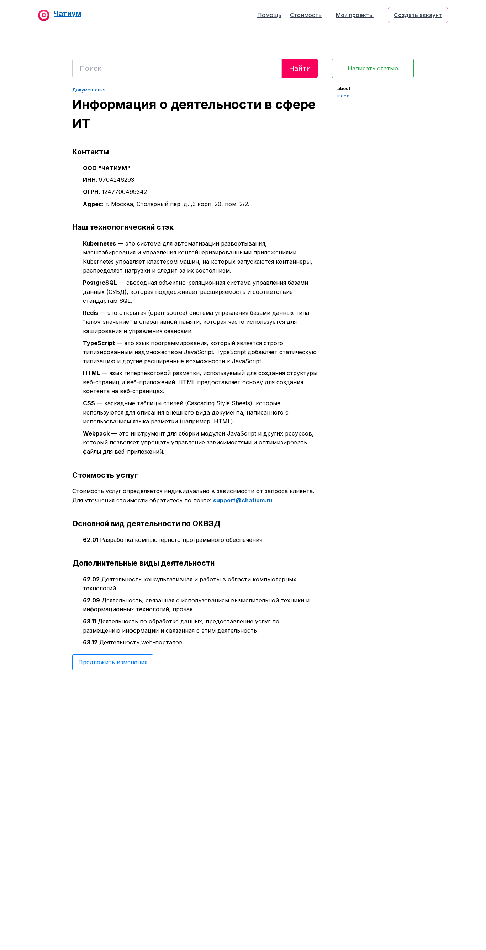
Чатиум (67, 13)
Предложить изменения (112, 662)
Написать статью (373, 68)
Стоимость (306, 15)
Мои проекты (355, 15)
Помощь (269, 15)
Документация (88, 90)
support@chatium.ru (243, 500)
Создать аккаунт (418, 15)
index (343, 96)
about (343, 88)
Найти (300, 68)
